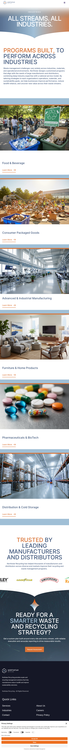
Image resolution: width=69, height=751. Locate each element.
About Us (40, 705)
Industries (6, 710)
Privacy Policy (43, 715)
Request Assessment (34, 649)
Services (6, 705)
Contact (6, 715)
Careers (40, 710)
